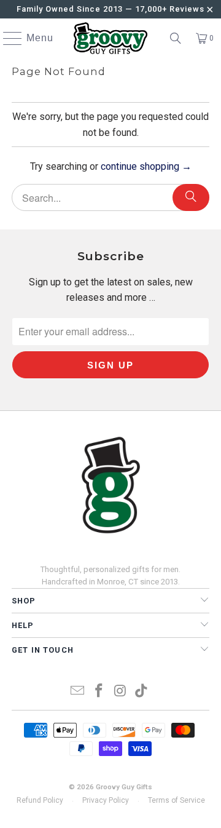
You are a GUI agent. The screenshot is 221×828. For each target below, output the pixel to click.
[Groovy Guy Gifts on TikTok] (142, 691)
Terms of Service (176, 800)
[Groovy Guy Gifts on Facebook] (99, 691)
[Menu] (7, 38)
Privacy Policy (105, 800)
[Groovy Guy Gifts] (110, 38)
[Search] (175, 38)
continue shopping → (146, 166)
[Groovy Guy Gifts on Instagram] (121, 691)
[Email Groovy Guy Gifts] (78, 691)
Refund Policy (40, 800)
